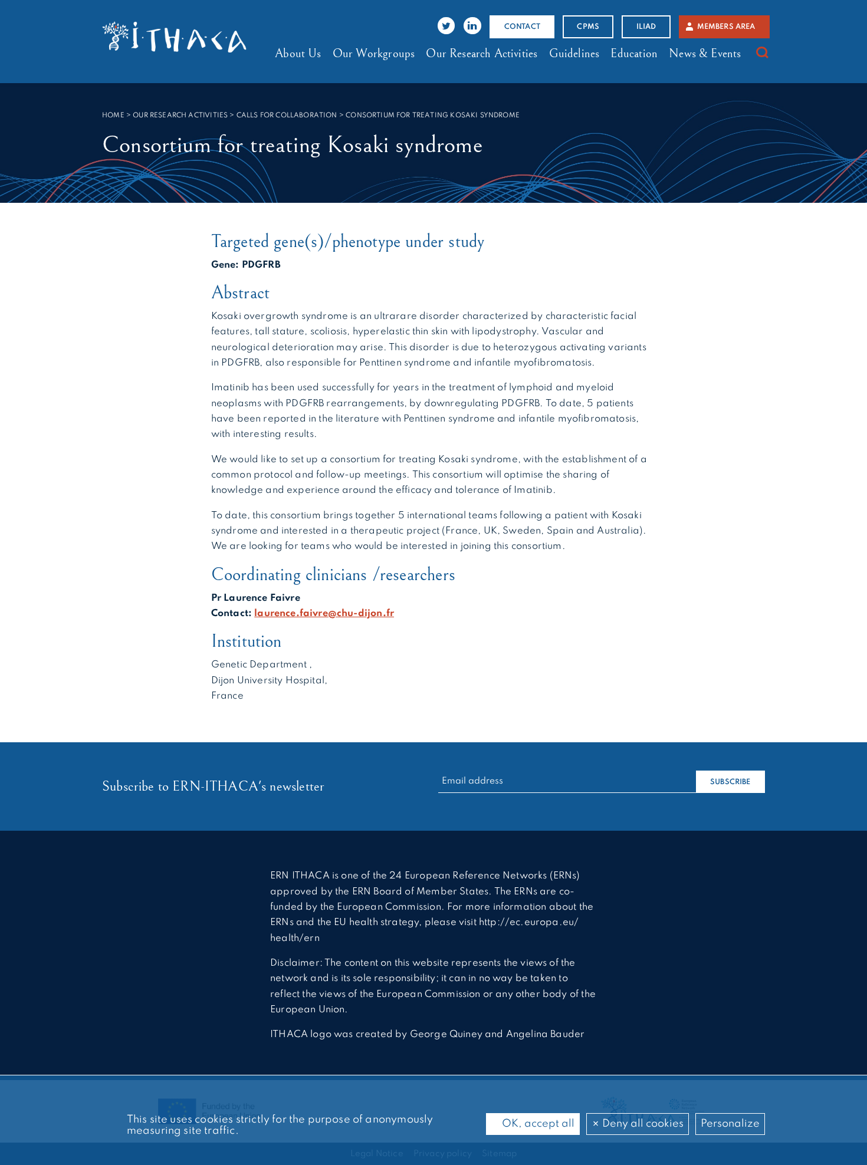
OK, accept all (537, 1123)
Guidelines (574, 54)
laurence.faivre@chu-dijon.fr (324, 613)
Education (634, 54)
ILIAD (646, 27)
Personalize (730, 1123)
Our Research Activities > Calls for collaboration (235, 115)
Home (113, 115)
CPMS (588, 27)
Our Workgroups (374, 54)
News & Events (705, 54)
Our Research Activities (481, 54)
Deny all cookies (642, 1123)
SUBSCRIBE (730, 782)
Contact (522, 27)
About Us (298, 54)
